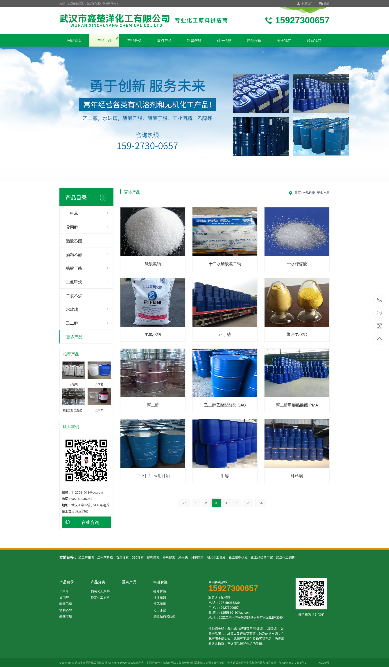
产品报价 (254, 40)
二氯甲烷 (74, 282)
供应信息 (224, 40)
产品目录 (104, 40)
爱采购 (183, 557)
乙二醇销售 (86, 557)
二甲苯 (72, 213)
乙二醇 (72, 323)
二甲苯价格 (105, 557)
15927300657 (380, 300)
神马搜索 (169, 557)
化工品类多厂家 (262, 557)
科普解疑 (194, 40)
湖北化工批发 (216, 557)
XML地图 (324, 662)
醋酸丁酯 (74, 268)
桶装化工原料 (100, 591)
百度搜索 (122, 557)
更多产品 (74, 336)
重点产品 (164, 40)
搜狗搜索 (153, 557)
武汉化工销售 (285, 557)
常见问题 (159, 603)
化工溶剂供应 (238, 557)
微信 (327, 3)
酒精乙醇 (74, 254)
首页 (297, 192)
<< (184, 503)
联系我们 (307, 3)
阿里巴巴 (197, 557)
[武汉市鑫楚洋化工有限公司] (147, 20)
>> (248, 503)
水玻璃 (72, 309)
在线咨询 (90, 522)
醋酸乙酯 (74, 240)
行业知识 (159, 597)
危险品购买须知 (164, 616)
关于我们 (284, 40)
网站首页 (74, 40)
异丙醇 (72, 227)
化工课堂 (159, 609)
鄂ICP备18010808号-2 (292, 662)
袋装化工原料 (100, 597)
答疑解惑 (159, 591)
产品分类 (134, 40)
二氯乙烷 (74, 295)
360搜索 (138, 557)
